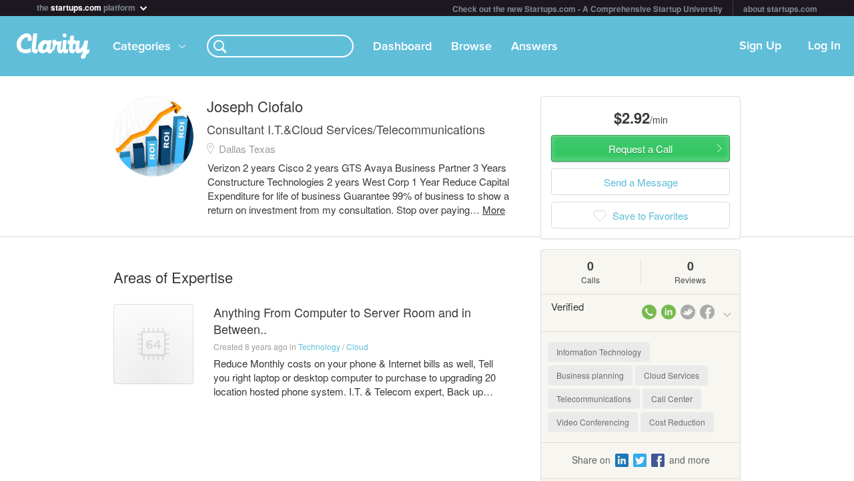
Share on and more (641, 459)
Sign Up (760, 46)
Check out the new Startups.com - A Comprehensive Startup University (587, 9)
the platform (87, 6)
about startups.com (780, 9)
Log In (824, 46)
